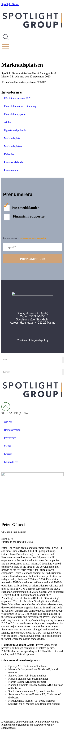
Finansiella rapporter (15, 114)
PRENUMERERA (32, 259)
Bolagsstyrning (12, 429)
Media (7, 445)
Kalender (9, 154)
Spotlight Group (10, 4)
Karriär (8, 453)
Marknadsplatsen (13, 146)
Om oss (8, 421)
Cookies (22, 340)
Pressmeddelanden (14, 162)
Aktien (7, 122)
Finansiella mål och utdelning (20, 106)
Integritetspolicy (38, 340)
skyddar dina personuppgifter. (33, 238)
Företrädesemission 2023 (17, 98)
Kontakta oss (11, 462)
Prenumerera (11, 170)
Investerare (10, 437)
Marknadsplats (12, 138)
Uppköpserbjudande (15, 130)
